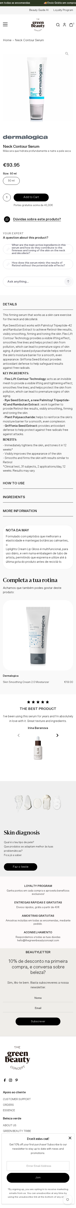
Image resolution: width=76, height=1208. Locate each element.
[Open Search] (58, 25)
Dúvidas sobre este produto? (37, 219)
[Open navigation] (5, 25)
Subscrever (38, 1021)
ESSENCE (9, 1110)
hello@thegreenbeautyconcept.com (38, 940)
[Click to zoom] (66, 53)
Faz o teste (20, 866)
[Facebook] (5, 1081)
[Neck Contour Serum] (38, 669)
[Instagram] (10, 1081)
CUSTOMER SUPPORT (17, 1099)
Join (38, 1177)
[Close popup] (69, 1138)
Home (7, 40)
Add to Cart (31, 197)
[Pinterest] (16, 1081)
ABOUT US (9, 1125)
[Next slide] (57, 735)
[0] (71, 25)
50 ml (11, 180)
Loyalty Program (63, 10)
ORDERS (8, 1105)
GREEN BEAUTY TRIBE (17, 1131)
